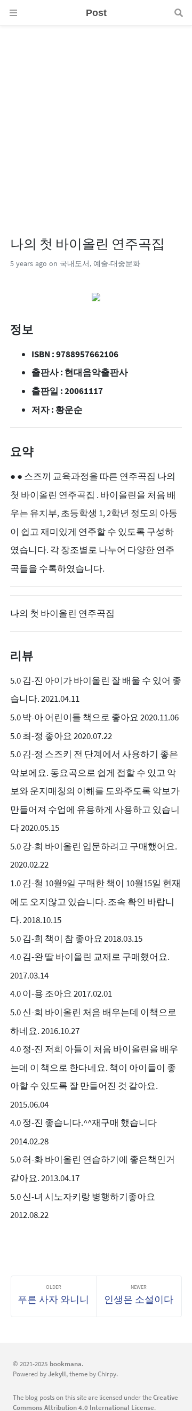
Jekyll (57, 1373)
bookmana (66, 1363)
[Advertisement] (96, 122)
